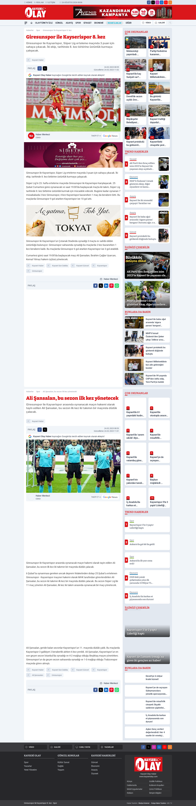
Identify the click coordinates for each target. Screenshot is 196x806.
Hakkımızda (132, 785)
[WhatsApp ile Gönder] (117, 286)
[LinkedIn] (161, 2)
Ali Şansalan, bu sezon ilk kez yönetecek (60, 391)
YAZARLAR (109, 747)
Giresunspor (37, 271)
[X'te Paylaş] (45, 68)
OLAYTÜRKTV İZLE (44, 23)
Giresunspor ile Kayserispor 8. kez (57, 30)
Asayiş (69, 23)
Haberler (30, 30)
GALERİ (161, 23)
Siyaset (87, 23)
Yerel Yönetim (30, 770)
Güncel (59, 23)
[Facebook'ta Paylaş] (39, 68)
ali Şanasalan (37, 675)
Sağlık (60, 766)
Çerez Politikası (155, 789)
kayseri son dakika (60, 266)
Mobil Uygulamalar (134, 789)
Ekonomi (98, 23)
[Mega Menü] (26, 23)
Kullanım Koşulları (156, 785)
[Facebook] (149, 2)
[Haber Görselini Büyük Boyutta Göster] (73, 104)
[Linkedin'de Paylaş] (106, 286)
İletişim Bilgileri (155, 793)
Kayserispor (102, 266)
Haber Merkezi (43, 136)
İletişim (51, 2)
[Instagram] (157, 2)
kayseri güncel (82, 266)
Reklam (40, 2)
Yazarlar (28, 766)
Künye (29, 2)
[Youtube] (166, 2)
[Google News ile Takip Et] (110, 135)
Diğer (128, 23)
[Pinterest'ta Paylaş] (111, 286)
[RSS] (170, 2)
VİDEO (148, 23)
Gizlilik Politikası (155, 781)
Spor (78, 23)
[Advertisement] (11, 66)
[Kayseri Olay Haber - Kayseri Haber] (148, 764)
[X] (153, 2)
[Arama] (170, 22)
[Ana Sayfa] (31, 23)
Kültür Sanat (63, 762)
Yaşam (61, 770)
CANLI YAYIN (84, 747)
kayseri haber (38, 60)
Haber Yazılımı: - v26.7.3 (149, 803)
